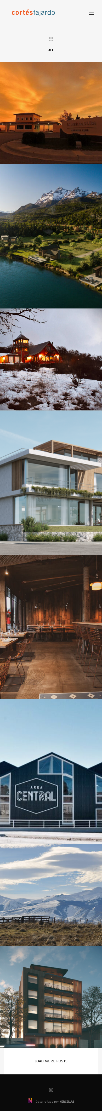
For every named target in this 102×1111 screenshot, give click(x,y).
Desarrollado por (54, 1101)
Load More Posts (51, 1061)
